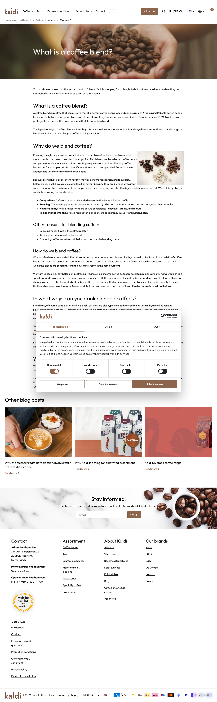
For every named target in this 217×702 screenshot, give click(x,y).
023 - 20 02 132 (20, 570)
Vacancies (110, 598)
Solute (149, 581)
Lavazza (150, 574)
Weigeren (62, 384)
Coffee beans (70, 547)
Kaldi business (112, 567)
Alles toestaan (155, 384)
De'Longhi (152, 567)
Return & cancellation (23, 676)
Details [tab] (108, 326)
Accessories (82, 11)
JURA (149, 554)
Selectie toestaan (108, 384)
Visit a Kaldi (111, 554)
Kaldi (149, 547)
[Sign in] (201, 11)
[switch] (90, 371)
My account (17, 627)
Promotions (69, 591)
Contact (100, 11)
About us (109, 547)
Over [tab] (156, 326)
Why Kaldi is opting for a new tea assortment (108, 441)
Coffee (26, 11)
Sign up (134, 514)
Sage (149, 560)
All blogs (24, 20)
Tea (39, 11)
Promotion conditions (23, 651)
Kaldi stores (149, 11)
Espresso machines (58, 11)
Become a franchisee (116, 560)
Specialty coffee (72, 585)
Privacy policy (19, 669)
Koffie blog (38, 20)
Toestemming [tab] (60, 326)
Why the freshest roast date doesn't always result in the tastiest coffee (38, 443)
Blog (106, 581)
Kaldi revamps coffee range (178, 441)
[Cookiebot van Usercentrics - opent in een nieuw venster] (163, 316)
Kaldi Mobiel (111, 574)
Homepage (10, 20)
